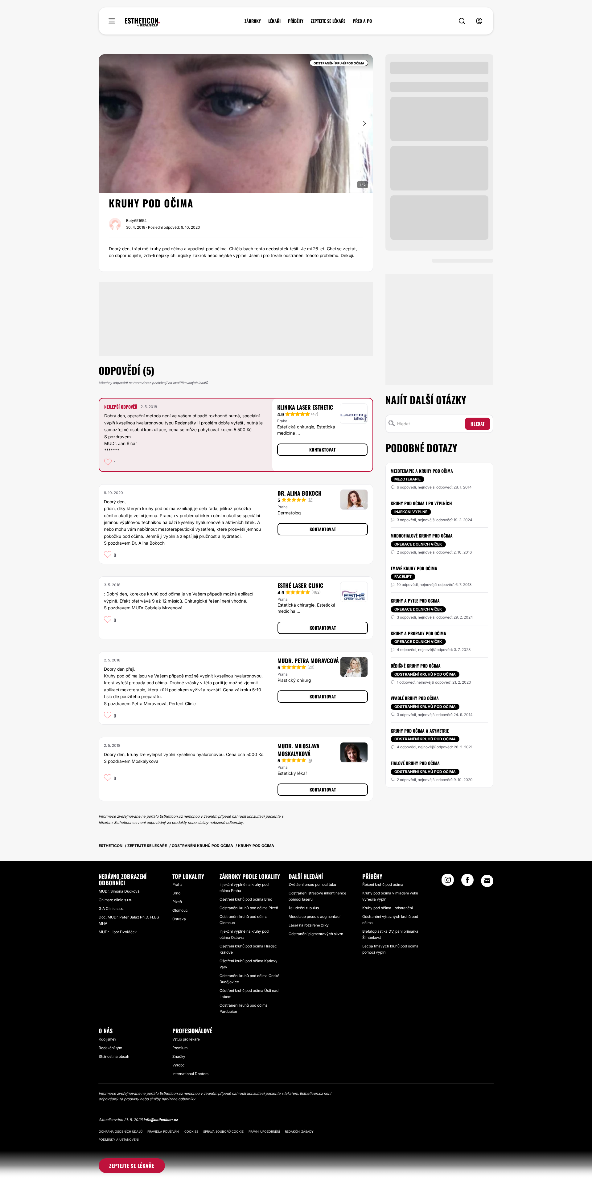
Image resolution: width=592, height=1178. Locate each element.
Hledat (478, 423)
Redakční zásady (299, 1131)
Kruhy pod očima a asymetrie (420, 730)
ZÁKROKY (253, 21)
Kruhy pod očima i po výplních (421, 503)
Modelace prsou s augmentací (314, 916)
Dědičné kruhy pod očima (416, 665)
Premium (179, 1047)
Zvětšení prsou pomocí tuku (312, 884)
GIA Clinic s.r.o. (111, 908)
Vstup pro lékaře (186, 1039)
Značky (178, 1056)
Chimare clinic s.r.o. (115, 900)
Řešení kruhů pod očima (382, 884)
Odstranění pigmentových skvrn (316, 933)
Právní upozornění (264, 1131)
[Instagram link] (448, 882)
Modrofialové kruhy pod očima (422, 535)
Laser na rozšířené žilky (309, 925)
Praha (177, 884)
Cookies (191, 1131)
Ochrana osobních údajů (120, 1131)
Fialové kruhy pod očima (415, 763)
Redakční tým (110, 1047)
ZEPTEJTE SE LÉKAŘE (328, 21)
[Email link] (487, 881)
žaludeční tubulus (304, 908)
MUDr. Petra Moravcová (308, 660)
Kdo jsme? (107, 1039)
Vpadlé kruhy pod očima (415, 698)
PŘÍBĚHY (295, 21)
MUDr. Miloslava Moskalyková (298, 750)
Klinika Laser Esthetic (305, 407)
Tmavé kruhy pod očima (414, 568)
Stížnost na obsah (114, 1056)
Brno (176, 893)
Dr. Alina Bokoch (300, 493)
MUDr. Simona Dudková (119, 891)
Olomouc (180, 910)
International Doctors (190, 1073)
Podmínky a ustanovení (119, 1139)
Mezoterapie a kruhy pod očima (422, 471)
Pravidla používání (163, 1131)
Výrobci (179, 1065)
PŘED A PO (362, 21)
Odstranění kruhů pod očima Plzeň (249, 908)
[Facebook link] (467, 882)
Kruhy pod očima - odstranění (387, 908)
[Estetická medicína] (142, 22)
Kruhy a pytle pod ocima (415, 600)
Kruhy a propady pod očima (418, 633)
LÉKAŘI (274, 21)
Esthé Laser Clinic (300, 585)
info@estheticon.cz (160, 1119)
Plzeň (177, 901)
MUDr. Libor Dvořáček (118, 932)
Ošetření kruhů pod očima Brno (246, 899)
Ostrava (179, 919)
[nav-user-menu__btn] (479, 21)
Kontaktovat (322, 449)
